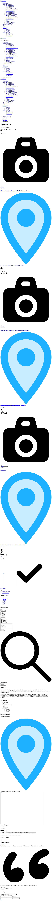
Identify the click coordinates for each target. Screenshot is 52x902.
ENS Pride (3, 588)
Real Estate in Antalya (10, 7)
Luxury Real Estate (9, 19)
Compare (2, 844)
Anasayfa (5, 118)
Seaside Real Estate (9, 17)
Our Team (8, 30)
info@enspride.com (6, 591)
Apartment (5, 597)
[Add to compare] (6, 273)
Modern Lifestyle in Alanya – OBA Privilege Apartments (15, 190)
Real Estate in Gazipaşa (10, 11)
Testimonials (5, 26)
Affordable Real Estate (10, 15)
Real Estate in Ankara (10, 9)
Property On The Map (7, 24)
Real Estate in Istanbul (10, 12)
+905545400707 (5, 593)
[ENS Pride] (3, 1)
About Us (8, 29)
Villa (4, 604)
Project (4, 602)
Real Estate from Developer (11, 14)
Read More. (3, 697)
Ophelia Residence (5, 716)
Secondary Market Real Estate (12, 16)
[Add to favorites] (3, 273)
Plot (4, 601)
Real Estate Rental (9, 23)
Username (3, 894)
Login (14, 896)
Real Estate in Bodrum (10, 13)
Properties (5, 120)
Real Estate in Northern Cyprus (12, 8)
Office (4, 600)
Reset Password (16, 898)
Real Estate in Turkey (7, 4)
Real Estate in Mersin (10, 6)
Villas (7, 20)
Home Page (5, 3)
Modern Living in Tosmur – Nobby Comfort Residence (15, 330)
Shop (4, 603)
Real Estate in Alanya (10, 5)
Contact (7, 31)
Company (5, 28)
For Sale (2, 187)
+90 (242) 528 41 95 (6, 77)
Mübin (7, 837)
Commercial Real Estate (10, 22)
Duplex (4, 599)
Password (2, 895)
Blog (4, 25)
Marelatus (3, 470)
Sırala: (2, 129)
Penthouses (8, 21)
